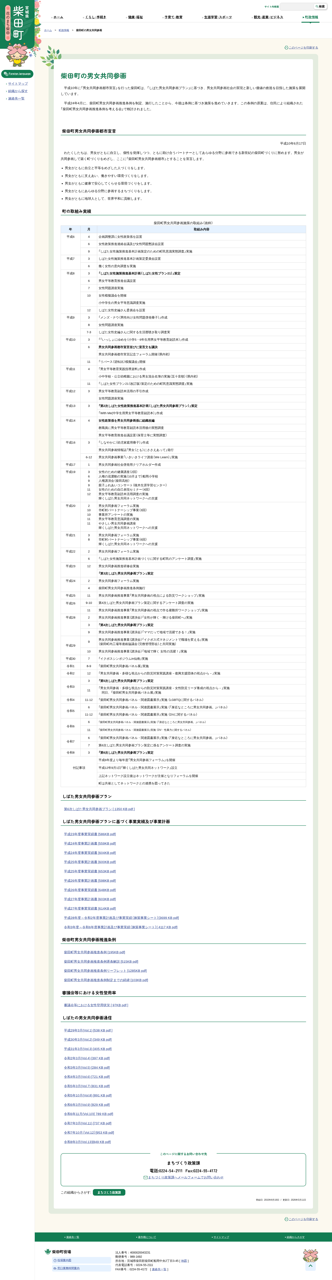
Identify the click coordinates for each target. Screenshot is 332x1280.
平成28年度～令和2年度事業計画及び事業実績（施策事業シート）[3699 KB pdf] (121, 918)
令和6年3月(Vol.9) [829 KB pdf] (87, 1105)
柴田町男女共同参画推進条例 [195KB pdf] (94, 952)
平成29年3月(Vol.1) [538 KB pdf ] (88, 1030)
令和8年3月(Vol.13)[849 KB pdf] (87, 1142)
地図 (184, 1261)
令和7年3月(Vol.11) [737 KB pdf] (87, 1123)
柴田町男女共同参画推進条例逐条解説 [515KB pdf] (101, 961)
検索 (322, 6)
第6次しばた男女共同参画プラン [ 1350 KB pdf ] (99, 809)
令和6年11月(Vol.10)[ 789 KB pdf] (88, 1114)
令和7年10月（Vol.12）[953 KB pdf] (89, 1132)
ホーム (58, 17)
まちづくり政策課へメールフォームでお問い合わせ (186, 1177)
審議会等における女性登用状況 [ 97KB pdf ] (96, 1005)
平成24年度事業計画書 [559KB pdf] (90, 843)
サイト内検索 (271, 6)
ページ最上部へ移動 (310, 1265)
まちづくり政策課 (109, 1192)
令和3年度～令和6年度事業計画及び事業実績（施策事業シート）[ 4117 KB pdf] (120, 927)
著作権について (147, 1237)
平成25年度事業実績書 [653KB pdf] (90, 871)
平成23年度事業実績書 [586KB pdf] (90, 834)
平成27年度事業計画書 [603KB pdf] (90, 899)
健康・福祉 (135, 17)
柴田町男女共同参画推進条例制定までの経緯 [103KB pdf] (106, 980)
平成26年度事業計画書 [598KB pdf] (90, 880)
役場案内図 (64, 1260)
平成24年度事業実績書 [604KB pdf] (90, 853)
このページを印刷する (303, 47)
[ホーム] (17, 23)
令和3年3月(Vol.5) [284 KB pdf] (87, 1067)
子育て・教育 (173, 17)
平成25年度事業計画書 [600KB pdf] (90, 862)
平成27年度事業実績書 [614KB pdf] (90, 908)
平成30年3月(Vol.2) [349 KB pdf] (88, 1039)
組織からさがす (296, 1237)
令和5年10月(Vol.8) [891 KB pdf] (88, 1095)
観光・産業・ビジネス (268, 17)
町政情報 (311, 17)
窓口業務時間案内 (68, 1268)
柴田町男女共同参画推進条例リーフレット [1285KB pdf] (105, 971)
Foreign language (20, 73)
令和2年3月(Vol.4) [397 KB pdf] (87, 1058)
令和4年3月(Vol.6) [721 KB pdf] (87, 1077)
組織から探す (18, 91)
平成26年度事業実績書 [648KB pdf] (90, 890)
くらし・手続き (95, 17)
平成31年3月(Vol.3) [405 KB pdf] (88, 1049)
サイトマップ (18, 83)
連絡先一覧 (72, 1237)
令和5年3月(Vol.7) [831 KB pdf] (87, 1086)
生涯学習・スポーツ (218, 17)
